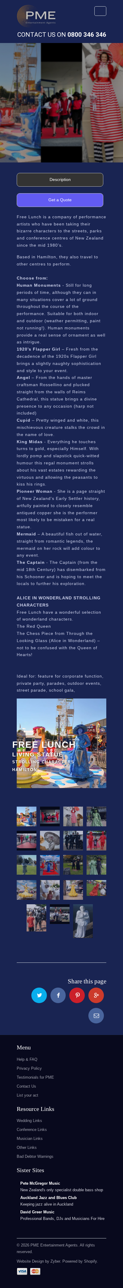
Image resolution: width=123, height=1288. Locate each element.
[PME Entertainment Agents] (36, 17)
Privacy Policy (29, 1068)
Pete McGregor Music (40, 1183)
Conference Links (32, 1129)
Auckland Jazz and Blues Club (48, 1197)
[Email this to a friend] (96, 1015)
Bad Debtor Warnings (35, 1156)
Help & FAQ (27, 1059)
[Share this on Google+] (96, 995)
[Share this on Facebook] (58, 995)
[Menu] (100, 11)
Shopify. (90, 1261)
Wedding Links (29, 1120)
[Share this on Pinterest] (77, 995)
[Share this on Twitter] (39, 995)
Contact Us (26, 1086)
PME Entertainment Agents (54, 1245)
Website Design (30, 1261)
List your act (27, 1095)
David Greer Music (37, 1212)
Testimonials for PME (35, 1077)
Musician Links (30, 1138)
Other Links (27, 1147)
